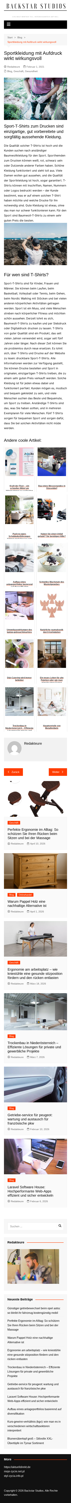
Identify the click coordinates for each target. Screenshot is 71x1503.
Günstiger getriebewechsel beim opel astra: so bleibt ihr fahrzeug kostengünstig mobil (33, 1310)
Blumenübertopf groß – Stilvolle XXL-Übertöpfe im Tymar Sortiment (30, 1441)
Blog (9, 71)
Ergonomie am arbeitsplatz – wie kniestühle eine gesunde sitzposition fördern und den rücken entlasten (35, 974)
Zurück (15, 771)
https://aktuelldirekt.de (17, 1467)
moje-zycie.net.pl (14, 1471)
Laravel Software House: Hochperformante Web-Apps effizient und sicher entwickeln (30, 1191)
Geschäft (18, 71)
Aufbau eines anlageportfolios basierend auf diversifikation (34, 1411)
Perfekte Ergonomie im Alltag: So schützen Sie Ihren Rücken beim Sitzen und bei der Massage (33, 834)
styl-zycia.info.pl (13, 1475)
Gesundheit (31, 71)
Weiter (55, 771)
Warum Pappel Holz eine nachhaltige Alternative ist (30, 1340)
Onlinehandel (25, 895)
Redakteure (13, 66)
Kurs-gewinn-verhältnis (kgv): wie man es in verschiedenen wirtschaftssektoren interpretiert (34, 1426)
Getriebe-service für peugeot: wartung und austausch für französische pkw (30, 1119)
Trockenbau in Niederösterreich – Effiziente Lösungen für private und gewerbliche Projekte (34, 1047)
